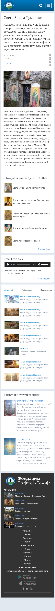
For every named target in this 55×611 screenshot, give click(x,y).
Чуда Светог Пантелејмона (26, 504)
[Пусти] (8, 264)
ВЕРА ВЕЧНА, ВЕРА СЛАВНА (29, 401)
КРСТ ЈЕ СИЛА (23, 440)
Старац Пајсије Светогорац (26, 519)
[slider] (45, 264)
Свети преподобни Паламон (26, 241)
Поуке (27, 549)
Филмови (24, 349)
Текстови (27, 538)
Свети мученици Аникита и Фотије (29, 188)
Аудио (27, 541)
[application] (27, 264)
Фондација (27, 531)
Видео (27, 534)
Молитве (27, 552)
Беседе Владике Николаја (30, 296)
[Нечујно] (39, 264)
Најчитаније (27, 290)
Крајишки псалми (22, 511)
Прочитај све (44, 249)
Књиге (27, 556)
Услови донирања (27, 567)
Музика (27, 560)
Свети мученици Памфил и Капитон (30, 228)
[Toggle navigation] (49, 5)
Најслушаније (46, 290)
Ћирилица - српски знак (25, 526)
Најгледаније (8, 290)
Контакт (27, 563)
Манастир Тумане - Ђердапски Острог (31, 496)
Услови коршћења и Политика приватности (27, 571)
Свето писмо (27, 545)
